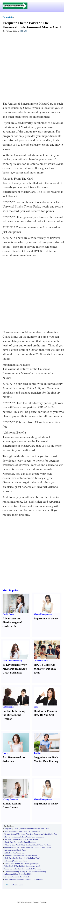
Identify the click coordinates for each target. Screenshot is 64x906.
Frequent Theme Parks (20, 23)
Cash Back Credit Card (13, 858)
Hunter (38, 711)
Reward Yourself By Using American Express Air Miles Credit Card (30, 834)
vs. (44, 711)
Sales (36, 707)
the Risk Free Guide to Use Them (28, 869)
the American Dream (28, 855)
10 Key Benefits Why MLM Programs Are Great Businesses (15, 668)
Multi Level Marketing (12, 660)
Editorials (8, 17)
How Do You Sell (43, 714)
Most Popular (10, 590)
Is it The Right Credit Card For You (36, 845)
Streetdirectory (27, 902)
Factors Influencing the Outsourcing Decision (14, 715)
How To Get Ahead (30, 839)
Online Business (41, 660)
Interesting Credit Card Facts (15, 861)
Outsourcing (8, 707)
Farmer (51, 711)
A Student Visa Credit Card (14, 853)
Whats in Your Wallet (12, 845)
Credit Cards (8, 614)
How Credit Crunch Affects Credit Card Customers (24, 837)
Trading (37, 753)
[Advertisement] (32, 68)
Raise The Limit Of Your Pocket (38, 847)
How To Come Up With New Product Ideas (45, 668)
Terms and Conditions (40, 902)
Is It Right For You (31, 858)
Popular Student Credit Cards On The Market (22, 831)
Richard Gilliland (12, 31)
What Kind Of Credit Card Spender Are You (21, 866)
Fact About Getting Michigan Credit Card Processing (25, 871)
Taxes (5, 753)
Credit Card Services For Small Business (20, 842)
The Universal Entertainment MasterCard (32, 25)
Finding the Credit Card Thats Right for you (21, 863)
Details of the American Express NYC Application (24, 879)
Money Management (43, 614)
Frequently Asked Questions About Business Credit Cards (26, 829)
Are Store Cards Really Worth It (16, 877)
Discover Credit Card (12, 839)
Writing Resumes (10, 799)
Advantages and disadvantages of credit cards (12, 622)
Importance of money (46, 618)
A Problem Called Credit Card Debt (18, 874)
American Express (11, 855)
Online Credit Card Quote (14, 847)
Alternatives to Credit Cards (15, 850)
